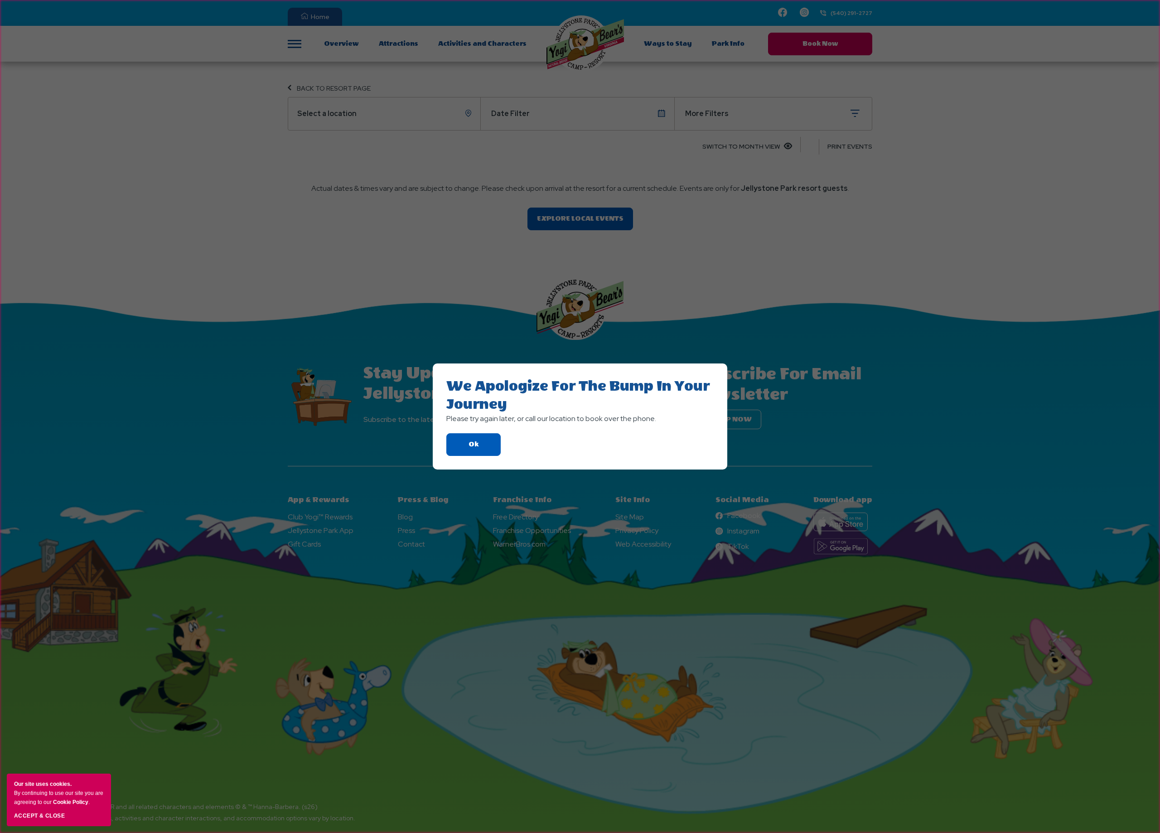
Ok (485, 448)
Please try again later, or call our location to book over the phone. (551, 418)
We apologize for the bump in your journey (578, 395)
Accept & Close (39, 816)
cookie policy (70, 802)
